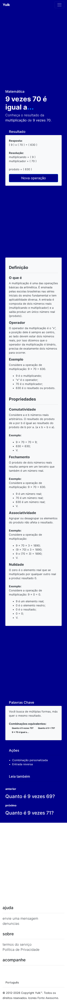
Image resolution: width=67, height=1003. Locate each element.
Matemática (15, 91)
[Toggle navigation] (59, 4)
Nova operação (33, 178)
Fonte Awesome (47, 998)
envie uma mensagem (20, 918)
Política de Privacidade (21, 950)
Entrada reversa (23, 764)
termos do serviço (17, 944)
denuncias (11, 924)
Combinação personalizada (30, 760)
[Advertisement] (33, 48)
